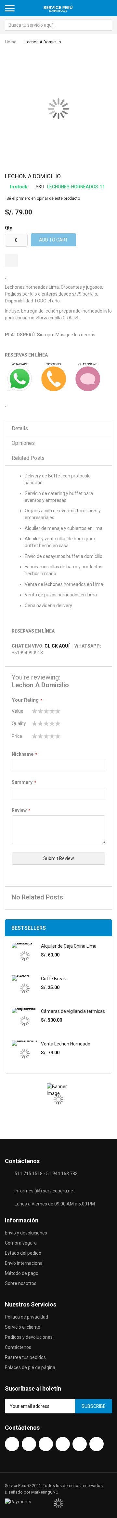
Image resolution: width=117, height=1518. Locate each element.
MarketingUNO (44, 1492)
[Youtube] (29, 1444)
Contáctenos (18, 1347)
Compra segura (21, 1243)
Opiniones (23, 443)
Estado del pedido (23, 1253)
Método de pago (21, 1273)
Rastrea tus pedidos (25, 1357)
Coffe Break (53, 978)
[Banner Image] (58, 1099)
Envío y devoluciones (26, 1232)
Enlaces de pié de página (30, 1367)
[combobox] (58, 25)
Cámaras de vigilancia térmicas (73, 1011)
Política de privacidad (26, 1317)
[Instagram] (63, 1444)
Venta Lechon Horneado (65, 1043)
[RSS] (96, 1444)
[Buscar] (106, 25)
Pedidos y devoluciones (29, 1337)
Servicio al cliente (22, 1327)
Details (20, 428)
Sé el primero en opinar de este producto (43, 198)
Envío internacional (24, 1263)
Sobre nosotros (20, 1283)
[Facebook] (12, 1444)
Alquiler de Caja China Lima (69, 946)
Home (10, 41)
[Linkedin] (79, 1444)
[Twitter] (46, 1444)
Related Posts (28, 458)
